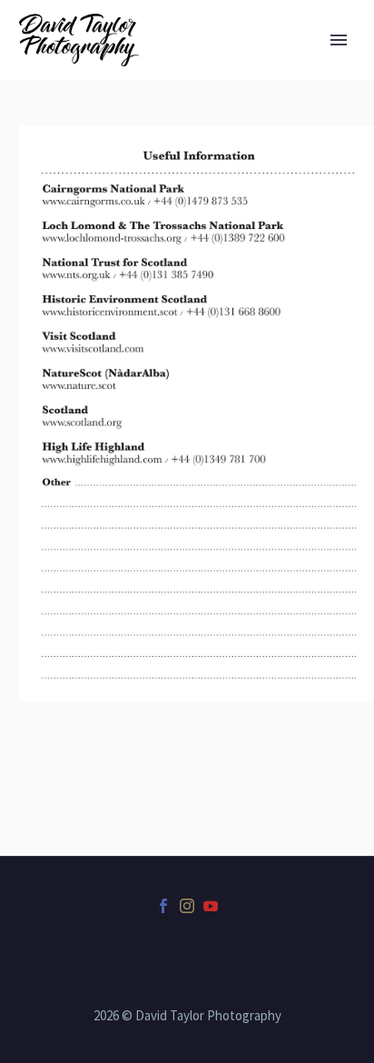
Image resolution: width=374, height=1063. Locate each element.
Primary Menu (338, 40)
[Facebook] (163, 906)
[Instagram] (187, 906)
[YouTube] (210, 906)
